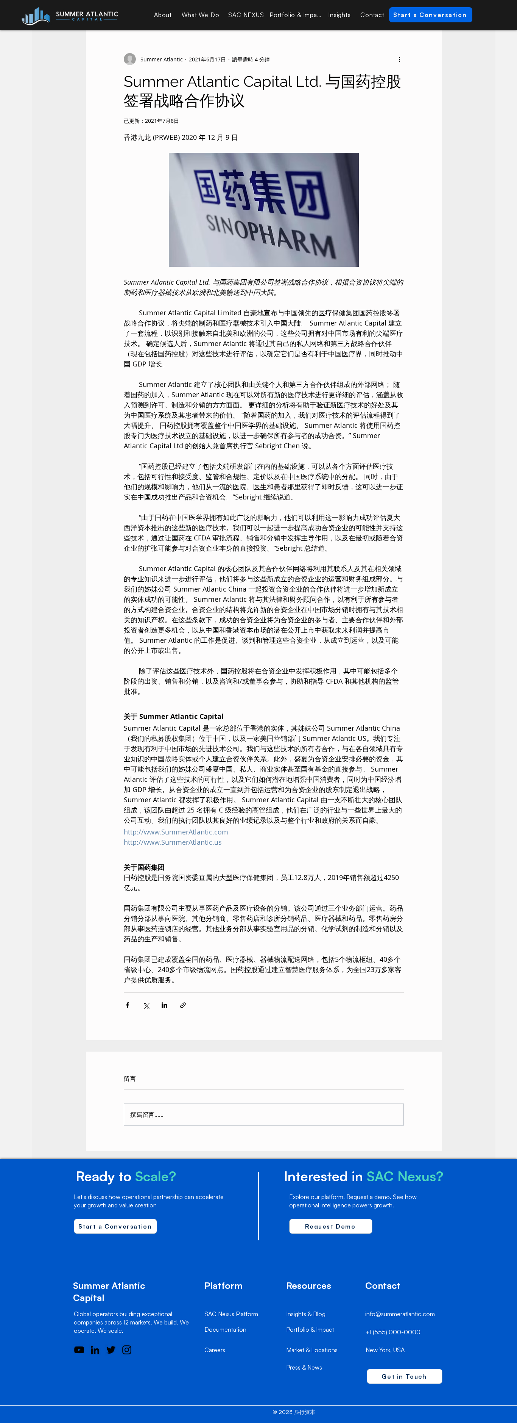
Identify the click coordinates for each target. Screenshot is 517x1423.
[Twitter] (111, 1350)
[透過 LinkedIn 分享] (164, 1005)
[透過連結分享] (183, 1005)
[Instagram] (127, 1350)
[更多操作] (399, 59)
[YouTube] (79, 1350)
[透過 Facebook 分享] (127, 1005)
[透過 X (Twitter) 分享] (145, 1005)
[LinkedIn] (95, 1350)
